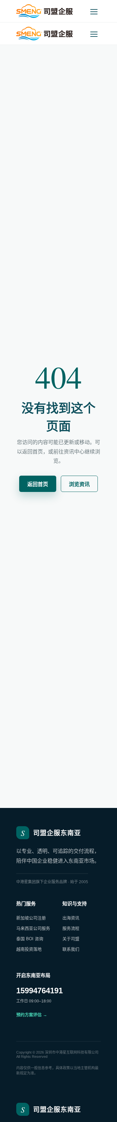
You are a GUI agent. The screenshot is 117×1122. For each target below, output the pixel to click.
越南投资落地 (29, 949)
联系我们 (70, 949)
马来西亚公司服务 (33, 928)
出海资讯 (70, 917)
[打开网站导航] (94, 11)
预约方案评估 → (31, 1014)
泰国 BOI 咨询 (29, 938)
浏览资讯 (79, 484)
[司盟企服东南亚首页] (44, 11)
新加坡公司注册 (31, 917)
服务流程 (70, 928)
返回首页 (37, 484)
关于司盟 (70, 938)
